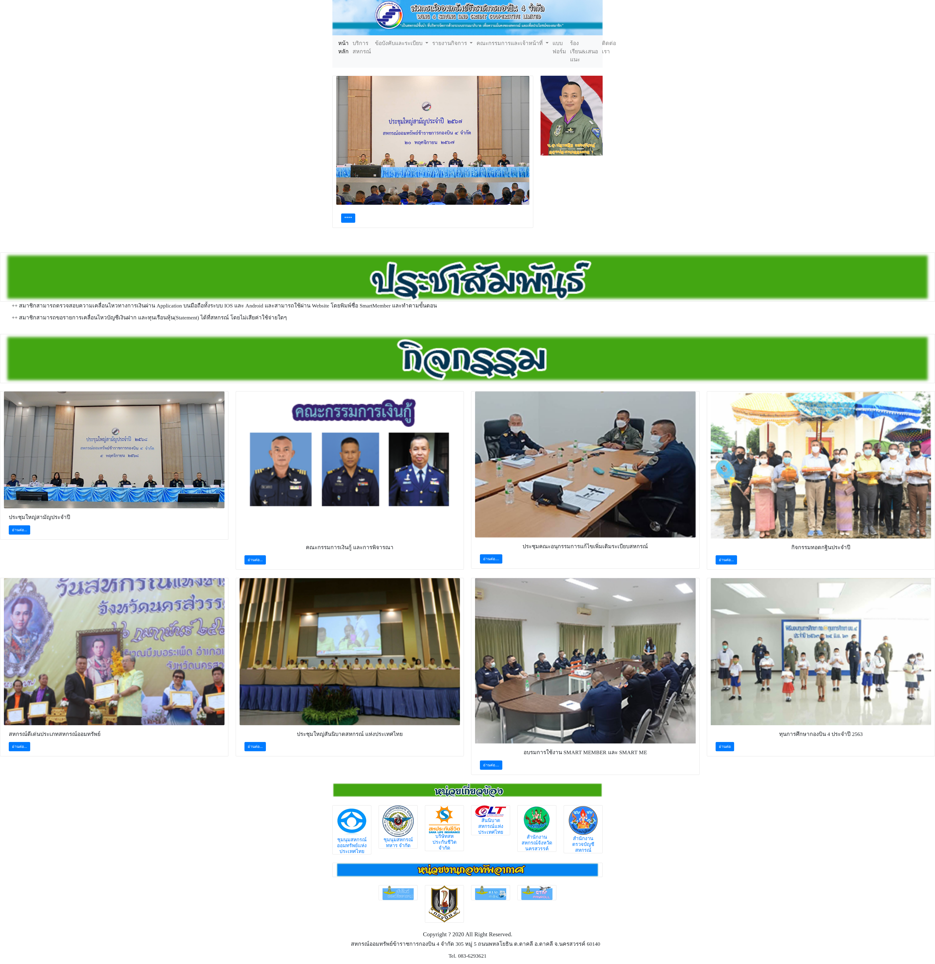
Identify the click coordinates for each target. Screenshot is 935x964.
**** (348, 218)
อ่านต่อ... (19, 530)
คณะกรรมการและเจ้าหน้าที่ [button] (510, 43)
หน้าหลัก (344, 47)
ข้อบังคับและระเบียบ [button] (399, 43)
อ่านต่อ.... (491, 559)
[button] (542, 156)
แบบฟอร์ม (559, 47)
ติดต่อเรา (609, 47)
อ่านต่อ (725, 746)
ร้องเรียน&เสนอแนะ (584, 51)
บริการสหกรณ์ (362, 47)
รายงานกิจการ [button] (450, 43)
